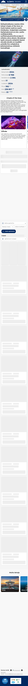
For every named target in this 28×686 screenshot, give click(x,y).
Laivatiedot (11, 19)
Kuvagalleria (18, 19)
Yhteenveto (4, 19)
